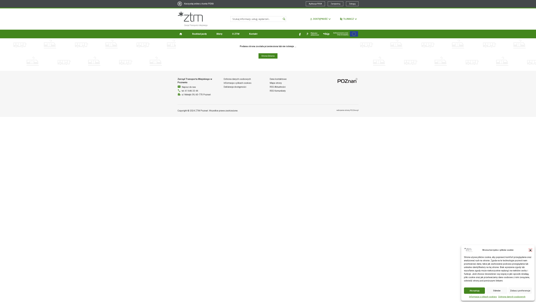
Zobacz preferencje (520, 290)
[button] (530, 250)
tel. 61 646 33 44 (190, 90)
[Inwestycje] (345, 34)
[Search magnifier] (284, 19)
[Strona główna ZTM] (193, 19)
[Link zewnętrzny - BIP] (326, 34)
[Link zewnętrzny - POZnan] (348, 80)
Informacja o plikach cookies (483, 296)
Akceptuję (474, 290)
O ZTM (235, 34)
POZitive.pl (354, 110)
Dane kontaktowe (278, 79)
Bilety (219, 34)
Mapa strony (276, 83)
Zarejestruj (335, 4)
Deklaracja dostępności (235, 87)
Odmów (497, 290)
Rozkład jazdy (199, 34)
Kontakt (253, 34)
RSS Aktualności (278, 87)
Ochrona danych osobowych (511, 296)
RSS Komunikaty (278, 90)
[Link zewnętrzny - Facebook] (300, 34)
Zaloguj (352, 4)
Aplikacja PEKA (315, 4)
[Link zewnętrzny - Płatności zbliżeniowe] (312, 34)
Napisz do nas (189, 87)
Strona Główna (268, 56)
